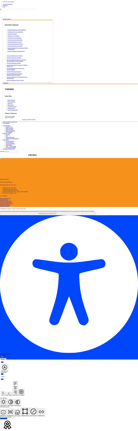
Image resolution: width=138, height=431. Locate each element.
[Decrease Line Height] (2, 379)
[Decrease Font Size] (2, 362)
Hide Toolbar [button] (3, 358)
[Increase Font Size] (2, 357)
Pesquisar (2, 151)
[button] (70, 19)
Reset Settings (4, 418)
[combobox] (47, 213)
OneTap (7, 356)
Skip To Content (4, 417)
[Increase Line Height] (2, 374)
